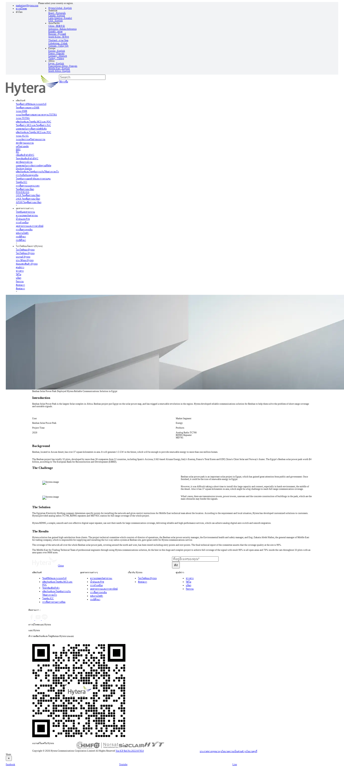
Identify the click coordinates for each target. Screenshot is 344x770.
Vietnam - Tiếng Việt (58, 46)
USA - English (55, 20)
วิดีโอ (188, 582)
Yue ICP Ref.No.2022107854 (130, 751)
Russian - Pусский (57, 34)
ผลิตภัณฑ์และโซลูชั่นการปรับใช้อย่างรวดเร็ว (37, 171)
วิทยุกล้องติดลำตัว (50, 588)
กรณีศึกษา (21, 236)
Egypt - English (56, 63)
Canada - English (56, 15)
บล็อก (188, 585)
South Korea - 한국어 (58, 37)
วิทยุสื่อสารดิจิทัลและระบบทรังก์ (31, 104)
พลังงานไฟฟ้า (96, 596)
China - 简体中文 (56, 26)
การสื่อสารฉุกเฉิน (98, 592)
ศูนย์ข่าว (20, 267)
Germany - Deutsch (57, 56)
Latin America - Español (60, 18)
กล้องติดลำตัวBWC (25, 155)
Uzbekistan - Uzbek (57, 43)
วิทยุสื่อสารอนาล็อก (25, 189)
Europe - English (56, 51)
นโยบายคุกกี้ (251, 751)
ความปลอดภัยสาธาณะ (101, 578)
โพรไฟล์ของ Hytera (147, 578)
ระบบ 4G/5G (22, 136)
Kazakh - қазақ (55, 31)
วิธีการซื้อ (63, 81)
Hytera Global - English (60, 8)
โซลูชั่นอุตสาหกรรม (25, 212)
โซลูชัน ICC (48, 598)
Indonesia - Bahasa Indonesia (62, 29)
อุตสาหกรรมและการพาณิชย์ (104, 589)
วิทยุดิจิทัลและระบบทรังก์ (54, 578)
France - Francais (56, 53)
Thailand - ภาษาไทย (58, 40)
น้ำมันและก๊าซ (97, 582)
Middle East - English (59, 68)
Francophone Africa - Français (62, 66)
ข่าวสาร (190, 578)
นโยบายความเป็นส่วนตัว (232, 751)
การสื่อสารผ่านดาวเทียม (53, 602)
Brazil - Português (57, 13)
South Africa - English (59, 71)
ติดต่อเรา (20, 285)
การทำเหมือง (96, 585)
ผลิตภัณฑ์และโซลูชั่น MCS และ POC (33, 121)
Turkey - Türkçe (56, 58)
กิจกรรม (190, 589)
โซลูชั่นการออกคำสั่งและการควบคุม (33, 178)
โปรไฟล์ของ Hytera (25, 249)
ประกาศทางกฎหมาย (210, 751)
